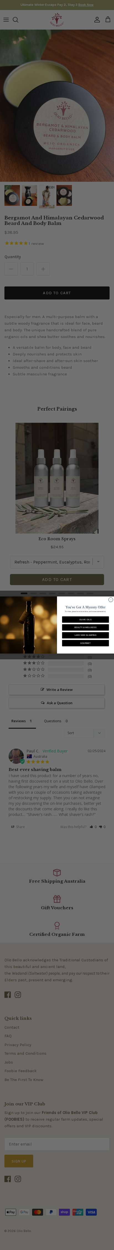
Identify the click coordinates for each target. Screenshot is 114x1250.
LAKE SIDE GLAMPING (86, 635)
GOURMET (85, 643)
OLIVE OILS (85, 619)
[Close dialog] (110, 600)
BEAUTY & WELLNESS (85, 627)
